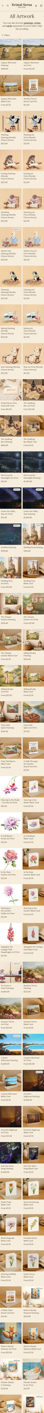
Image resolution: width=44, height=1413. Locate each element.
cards (9, 25)
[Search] (7, 5)
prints (37, 23)
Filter (7, 35)
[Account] (36, 5)
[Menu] (2, 5)
